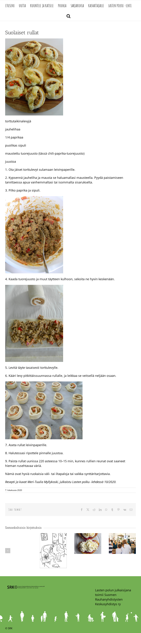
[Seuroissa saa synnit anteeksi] (122, 535)
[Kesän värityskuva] (53, 535)
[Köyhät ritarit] (87, 535)
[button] (68, 15)
